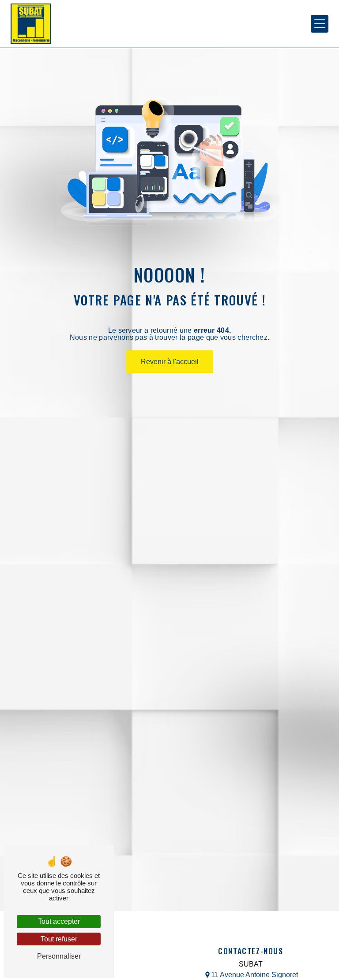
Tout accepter (59, 921)
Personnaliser (59, 956)
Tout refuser (59, 939)
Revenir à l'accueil (170, 361)
